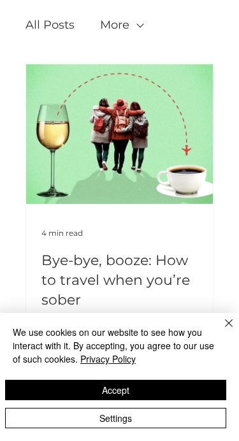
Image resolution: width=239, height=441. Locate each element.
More (114, 25)
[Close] (221, 330)
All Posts (50, 25)
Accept (115, 390)
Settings (115, 418)
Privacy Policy (108, 358)
